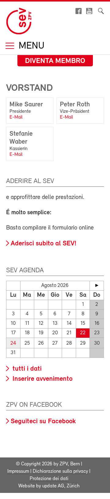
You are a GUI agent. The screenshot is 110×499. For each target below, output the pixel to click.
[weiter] (97, 285)
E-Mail (16, 117)
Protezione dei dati (49, 478)
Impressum (18, 471)
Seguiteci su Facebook (43, 421)
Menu (30, 46)
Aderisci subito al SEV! (43, 243)
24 (13, 343)
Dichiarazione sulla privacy (60, 471)
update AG (53, 486)
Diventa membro (55, 61)
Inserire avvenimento (41, 379)
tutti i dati (26, 368)
